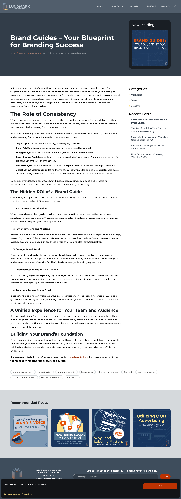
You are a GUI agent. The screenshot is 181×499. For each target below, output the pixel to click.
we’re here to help (78, 357)
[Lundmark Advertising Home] (16, 6)
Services (115, 6)
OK (160, 486)
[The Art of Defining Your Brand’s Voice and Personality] (29, 428)
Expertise (134, 6)
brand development (23, 372)
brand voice (87, 372)
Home (13, 53)
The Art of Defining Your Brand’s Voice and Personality (148, 130)
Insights (151, 6)
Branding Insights (108, 372)
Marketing (34, 53)
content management (24, 377)
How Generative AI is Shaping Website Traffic (147, 155)
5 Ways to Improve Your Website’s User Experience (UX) (149, 138)
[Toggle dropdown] (123, 6)
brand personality (66, 372)
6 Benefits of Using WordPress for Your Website (149, 147)
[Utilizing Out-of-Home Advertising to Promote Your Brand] (152, 428)
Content (128, 372)
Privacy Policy (27, 494)
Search (165, 477)
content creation (146, 372)
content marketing (51, 377)
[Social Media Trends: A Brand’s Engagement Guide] (70, 428)
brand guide (45, 372)
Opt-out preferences (12, 494)
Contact (165, 6)
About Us (101, 6)
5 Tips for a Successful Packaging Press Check (149, 121)
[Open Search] (175, 6)
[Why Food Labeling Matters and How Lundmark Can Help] (111, 428)
